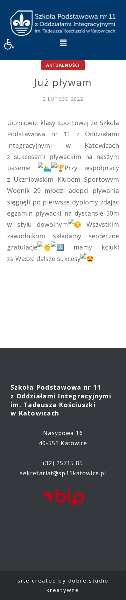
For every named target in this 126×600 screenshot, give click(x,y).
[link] (9, 44)
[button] (63, 42)
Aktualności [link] (63, 65)
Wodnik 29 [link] (24, 190)
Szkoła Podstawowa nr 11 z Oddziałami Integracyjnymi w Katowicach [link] (63, 134)
